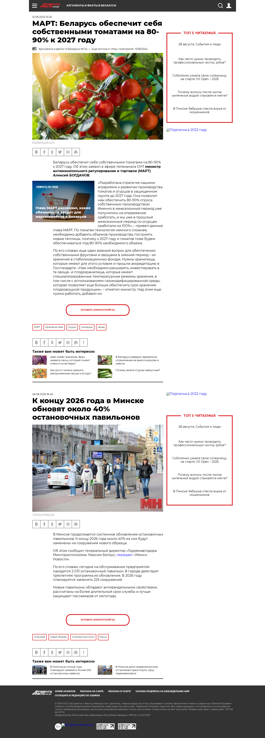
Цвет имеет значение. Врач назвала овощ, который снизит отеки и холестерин (70, 360)
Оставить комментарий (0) (98, 310)
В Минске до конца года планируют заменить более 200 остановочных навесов (70, 670)
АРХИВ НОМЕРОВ (65, 691)
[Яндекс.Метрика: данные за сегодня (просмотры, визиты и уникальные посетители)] (77, 725)
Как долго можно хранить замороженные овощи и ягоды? (70, 372)
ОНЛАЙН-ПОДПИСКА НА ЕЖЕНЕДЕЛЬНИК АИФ (162, 691)
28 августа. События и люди (199, 44)
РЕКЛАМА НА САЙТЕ (92, 691)
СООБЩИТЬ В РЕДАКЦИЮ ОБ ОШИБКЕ (77, 695)
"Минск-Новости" (43, 514)
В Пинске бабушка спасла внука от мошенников (199, 110)
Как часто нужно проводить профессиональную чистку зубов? (199, 60)
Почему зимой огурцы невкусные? (138, 370)
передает (125, 555)
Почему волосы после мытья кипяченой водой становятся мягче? (200, 93)
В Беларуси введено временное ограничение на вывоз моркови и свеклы (137, 360)
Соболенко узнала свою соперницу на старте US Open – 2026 (199, 77)
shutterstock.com (43, 142)
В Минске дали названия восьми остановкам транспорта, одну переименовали (137, 670)
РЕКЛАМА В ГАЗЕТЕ (119, 691)
